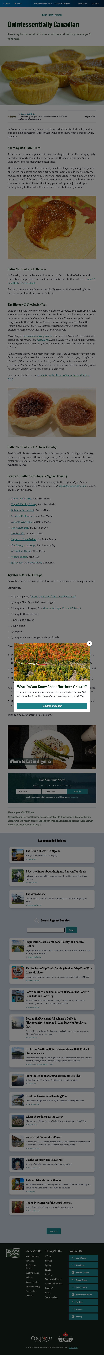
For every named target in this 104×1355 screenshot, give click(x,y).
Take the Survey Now (52, 705)
